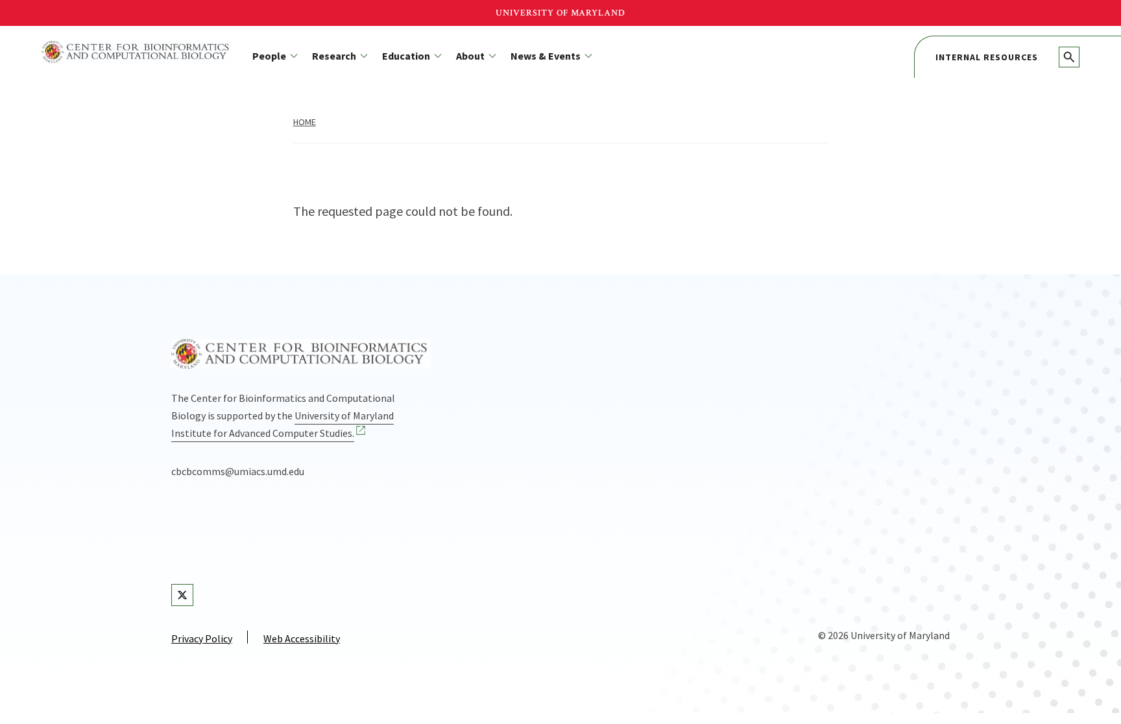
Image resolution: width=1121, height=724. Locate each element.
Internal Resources (986, 57)
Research (334, 55)
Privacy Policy (201, 638)
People (269, 55)
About (470, 55)
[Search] (1069, 57)
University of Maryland (560, 13)
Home (304, 122)
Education (406, 55)
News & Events (546, 55)
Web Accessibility (301, 638)
